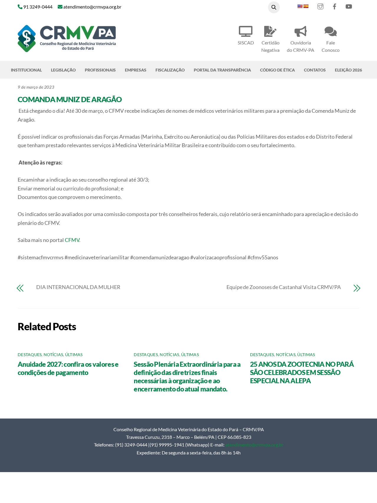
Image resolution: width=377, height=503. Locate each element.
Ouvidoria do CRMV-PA (300, 46)
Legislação (63, 69)
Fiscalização (170, 69)
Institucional (26, 69)
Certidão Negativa (270, 46)
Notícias (53, 354)
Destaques (30, 354)
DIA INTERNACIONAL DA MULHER (78, 287)
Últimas (74, 354)
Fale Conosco (331, 46)
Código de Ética (277, 69)
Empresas (135, 69)
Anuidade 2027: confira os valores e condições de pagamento (68, 368)
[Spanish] (305, 6)
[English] (299, 6)
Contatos (315, 69)
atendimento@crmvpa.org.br (254, 444)
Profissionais (100, 69)
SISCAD (246, 42)
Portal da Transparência (222, 69)
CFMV (72, 240)
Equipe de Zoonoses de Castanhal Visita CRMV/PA (283, 287)
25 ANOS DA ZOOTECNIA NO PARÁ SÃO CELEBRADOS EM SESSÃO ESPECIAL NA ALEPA (302, 372)
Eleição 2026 (348, 69)
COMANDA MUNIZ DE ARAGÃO (70, 99)
